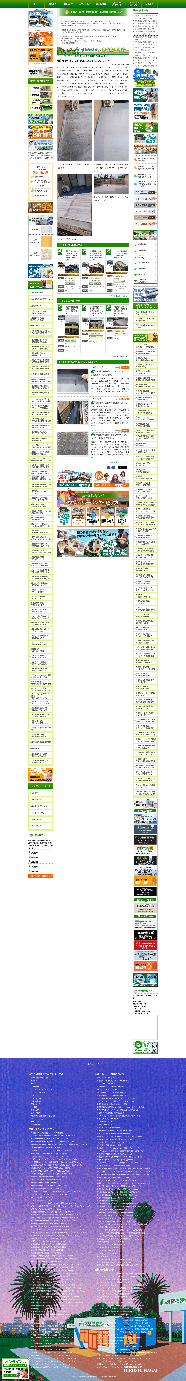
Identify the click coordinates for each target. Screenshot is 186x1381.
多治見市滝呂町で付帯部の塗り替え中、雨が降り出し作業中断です (145, 64)
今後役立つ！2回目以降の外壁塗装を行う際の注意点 (115, 1139)
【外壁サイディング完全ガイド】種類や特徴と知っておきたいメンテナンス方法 (58, 1229)
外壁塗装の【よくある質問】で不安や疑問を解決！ (48, 1133)
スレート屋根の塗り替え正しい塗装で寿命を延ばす (41, 571)
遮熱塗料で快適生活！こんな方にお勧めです (112, 1297)
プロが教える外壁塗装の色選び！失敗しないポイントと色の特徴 (53, 1136)
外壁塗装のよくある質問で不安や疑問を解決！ (145, 353)
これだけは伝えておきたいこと (41, 1089)
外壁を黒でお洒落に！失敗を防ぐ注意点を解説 (145, 727)
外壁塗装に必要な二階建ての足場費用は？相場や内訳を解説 (117, 1265)
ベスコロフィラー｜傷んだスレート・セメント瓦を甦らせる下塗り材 (120, 1285)
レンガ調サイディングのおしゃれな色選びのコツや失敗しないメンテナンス (56, 1226)
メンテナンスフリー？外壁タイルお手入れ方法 (145, 589)
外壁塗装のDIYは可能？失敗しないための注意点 (145, 550)
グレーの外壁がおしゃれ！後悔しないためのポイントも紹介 (51, 1343)
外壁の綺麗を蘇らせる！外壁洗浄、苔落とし (145, 628)
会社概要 (149, 4)
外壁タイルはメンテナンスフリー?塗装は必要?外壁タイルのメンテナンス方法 (123, 1171)
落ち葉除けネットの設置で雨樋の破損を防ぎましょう (115, 1209)
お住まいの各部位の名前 (40, 374)
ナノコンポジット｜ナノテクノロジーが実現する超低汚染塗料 (118, 1300)
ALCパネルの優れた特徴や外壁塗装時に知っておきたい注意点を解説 (54, 1273)
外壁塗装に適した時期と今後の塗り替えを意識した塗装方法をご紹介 (54, 1215)
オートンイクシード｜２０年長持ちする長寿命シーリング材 (117, 1317)
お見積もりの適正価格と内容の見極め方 (145, 399)
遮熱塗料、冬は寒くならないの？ (108, 1335)
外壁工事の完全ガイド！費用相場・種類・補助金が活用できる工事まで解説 (56, 1165)
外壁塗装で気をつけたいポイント (40, 492)
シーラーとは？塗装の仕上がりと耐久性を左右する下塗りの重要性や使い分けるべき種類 (127, 1352)
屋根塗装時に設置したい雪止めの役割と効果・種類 (41, 551)
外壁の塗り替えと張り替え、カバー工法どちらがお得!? (50, 1194)
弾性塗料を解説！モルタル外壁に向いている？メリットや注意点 (53, 1361)
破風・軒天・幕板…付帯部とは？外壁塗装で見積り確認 (116, 1186)
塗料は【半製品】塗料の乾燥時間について (40, 722)
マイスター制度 (36, 1098)
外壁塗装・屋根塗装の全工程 (107, 1089)
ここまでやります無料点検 (106, 1084)
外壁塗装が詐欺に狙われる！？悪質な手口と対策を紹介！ (50, 1250)
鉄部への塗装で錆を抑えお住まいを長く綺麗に (40, 624)
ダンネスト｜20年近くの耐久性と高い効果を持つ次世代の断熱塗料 (120, 1308)
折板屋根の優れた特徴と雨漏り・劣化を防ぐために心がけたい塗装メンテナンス (124, 1168)
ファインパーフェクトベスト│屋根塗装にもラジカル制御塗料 (118, 1276)
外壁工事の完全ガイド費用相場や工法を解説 (39, 341)
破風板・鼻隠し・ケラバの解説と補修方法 (41, 512)
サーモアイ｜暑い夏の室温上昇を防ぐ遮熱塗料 (113, 1279)
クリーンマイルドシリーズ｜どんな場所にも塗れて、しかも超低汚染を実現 (122, 1314)
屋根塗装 (40, 95)
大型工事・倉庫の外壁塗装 (106, 1250)
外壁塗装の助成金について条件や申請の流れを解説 (114, 1154)
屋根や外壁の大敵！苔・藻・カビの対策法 (144, 635)
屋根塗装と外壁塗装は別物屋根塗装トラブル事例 (41, 486)
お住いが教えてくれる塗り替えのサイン (39, 312)
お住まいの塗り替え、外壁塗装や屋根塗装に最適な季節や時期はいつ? (55, 1218)
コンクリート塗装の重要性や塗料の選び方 (39, 663)
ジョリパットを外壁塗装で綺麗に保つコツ (145, 609)
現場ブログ (68, 56)
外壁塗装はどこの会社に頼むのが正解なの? (46, 1261)
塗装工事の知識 (37, 292)
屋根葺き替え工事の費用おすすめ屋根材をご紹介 (40, 361)
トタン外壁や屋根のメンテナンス (38, 597)
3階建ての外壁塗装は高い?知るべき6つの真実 (146, 431)
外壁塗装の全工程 (37, 325)
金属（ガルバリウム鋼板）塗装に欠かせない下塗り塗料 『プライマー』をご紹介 (124, 1358)
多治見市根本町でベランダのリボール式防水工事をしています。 (145, 17)
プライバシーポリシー (39, 813)
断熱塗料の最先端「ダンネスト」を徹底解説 (145, 668)
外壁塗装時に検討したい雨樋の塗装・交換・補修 (40, 545)
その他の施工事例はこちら (119, 296)
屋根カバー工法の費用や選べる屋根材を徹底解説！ (114, 1133)
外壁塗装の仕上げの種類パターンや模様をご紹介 (145, 766)
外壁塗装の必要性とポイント (107, 1122)
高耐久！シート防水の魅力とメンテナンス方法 (40, 702)
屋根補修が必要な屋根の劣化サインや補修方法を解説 (115, 1212)
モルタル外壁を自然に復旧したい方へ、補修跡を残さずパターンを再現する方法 (58, 1232)
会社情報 (34, 1107)
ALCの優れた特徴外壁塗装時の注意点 (38, 735)
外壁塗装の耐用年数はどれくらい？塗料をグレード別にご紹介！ (53, 1212)
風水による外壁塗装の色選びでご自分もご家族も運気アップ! (51, 1153)
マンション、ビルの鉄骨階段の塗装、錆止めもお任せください (118, 1218)
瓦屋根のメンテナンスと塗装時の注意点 (40, 610)
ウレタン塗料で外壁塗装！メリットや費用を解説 (41, 407)
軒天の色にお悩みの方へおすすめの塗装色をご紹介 (41, 525)
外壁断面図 (35, 748)
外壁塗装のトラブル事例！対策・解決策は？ (145, 694)
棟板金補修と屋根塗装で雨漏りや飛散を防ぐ (40, 670)
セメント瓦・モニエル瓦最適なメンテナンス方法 (40, 617)
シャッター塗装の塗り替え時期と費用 (38, 656)
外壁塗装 (40, 88)
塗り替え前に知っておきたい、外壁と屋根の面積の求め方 (50, 1276)
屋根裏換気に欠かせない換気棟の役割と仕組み (40, 709)
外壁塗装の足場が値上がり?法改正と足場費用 (146, 530)
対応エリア (35, 1110)
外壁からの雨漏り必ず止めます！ (108, 1119)
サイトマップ (36, 826)
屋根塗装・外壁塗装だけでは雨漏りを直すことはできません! (51, 1177)
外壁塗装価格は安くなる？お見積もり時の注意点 (41, 348)
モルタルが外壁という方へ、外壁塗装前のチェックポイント (117, 1361)
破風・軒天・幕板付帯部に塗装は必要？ (39, 505)
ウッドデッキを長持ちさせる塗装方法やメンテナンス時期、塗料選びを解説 (122, 1224)
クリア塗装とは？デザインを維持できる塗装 (41, 420)
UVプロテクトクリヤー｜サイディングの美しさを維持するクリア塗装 (120, 1305)
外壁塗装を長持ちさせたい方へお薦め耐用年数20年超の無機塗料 (119, 1349)
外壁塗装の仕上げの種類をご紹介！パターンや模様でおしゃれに (53, 1367)
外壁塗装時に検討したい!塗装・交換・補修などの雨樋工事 (117, 1203)
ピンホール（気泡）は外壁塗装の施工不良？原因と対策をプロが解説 (54, 1235)
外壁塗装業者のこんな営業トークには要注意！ (145, 543)
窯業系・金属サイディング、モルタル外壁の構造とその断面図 (52, 1279)
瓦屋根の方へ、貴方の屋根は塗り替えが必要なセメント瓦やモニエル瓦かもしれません (126, 1183)
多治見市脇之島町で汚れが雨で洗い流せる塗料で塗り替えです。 (145, 27)
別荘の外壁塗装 (102, 1256)
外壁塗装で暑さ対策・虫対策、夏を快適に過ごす (113, 1259)
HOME (59, 56)
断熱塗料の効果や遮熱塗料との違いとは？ (145, 661)
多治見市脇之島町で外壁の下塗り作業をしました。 (145, 38)
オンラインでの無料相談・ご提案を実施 (145, 346)
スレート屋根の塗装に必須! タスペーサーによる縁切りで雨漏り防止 (54, 1259)
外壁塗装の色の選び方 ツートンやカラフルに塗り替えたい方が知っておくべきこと (59, 1144)
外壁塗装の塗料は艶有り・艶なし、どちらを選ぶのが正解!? (117, 1343)
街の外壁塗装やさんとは (39, 1078)
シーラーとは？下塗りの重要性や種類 (144, 497)
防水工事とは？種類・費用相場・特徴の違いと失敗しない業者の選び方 (55, 1297)
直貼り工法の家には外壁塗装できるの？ (143, 569)
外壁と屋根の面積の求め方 (41, 742)
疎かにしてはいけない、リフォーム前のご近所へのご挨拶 (50, 1168)
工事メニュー (85, 4)
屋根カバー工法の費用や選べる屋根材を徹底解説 (40, 367)
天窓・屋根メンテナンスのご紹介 (39, 532)
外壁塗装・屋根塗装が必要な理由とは (44, 1182)
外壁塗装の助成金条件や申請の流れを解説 (145, 359)
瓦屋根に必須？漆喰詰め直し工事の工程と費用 (113, 1177)
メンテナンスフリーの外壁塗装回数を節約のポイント (145, 451)
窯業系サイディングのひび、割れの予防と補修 (145, 563)
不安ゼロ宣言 (35, 1104)
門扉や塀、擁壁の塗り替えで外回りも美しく (112, 1142)
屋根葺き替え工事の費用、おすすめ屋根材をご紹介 (114, 1130)
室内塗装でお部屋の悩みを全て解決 (109, 1145)
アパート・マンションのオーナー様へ (145, 320)
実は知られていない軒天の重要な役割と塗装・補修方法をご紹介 (119, 1192)
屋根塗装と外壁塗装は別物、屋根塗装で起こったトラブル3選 (52, 1256)
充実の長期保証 (36, 1101)
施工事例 (53, 4)
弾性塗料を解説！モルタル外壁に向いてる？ (145, 760)
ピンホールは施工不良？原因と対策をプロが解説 (40, 466)
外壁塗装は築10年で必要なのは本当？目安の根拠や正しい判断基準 (54, 1159)
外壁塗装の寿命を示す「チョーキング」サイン (40, 433)
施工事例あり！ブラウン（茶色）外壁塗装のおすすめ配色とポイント (54, 1355)
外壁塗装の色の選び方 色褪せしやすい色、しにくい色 (49, 1139)
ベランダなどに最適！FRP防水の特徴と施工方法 (41, 689)
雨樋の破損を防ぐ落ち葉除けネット (37, 558)
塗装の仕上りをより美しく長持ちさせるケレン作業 (41, 473)
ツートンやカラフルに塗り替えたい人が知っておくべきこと (147, 184)
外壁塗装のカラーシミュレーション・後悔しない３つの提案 (51, 1150)
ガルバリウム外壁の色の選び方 (143, 464)
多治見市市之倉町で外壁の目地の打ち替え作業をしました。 (145, 48)
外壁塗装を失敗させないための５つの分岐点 (46, 1147)
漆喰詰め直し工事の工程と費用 (143, 602)
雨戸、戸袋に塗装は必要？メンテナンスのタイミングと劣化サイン (119, 1236)
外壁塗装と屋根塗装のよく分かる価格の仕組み (113, 1081)
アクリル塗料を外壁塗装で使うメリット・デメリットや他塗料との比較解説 (122, 1323)
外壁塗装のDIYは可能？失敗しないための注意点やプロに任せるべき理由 (55, 1191)
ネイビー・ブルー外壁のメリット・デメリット (145, 714)
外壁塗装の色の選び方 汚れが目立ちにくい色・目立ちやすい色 (52, 1141)
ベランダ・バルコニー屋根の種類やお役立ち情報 (41, 676)
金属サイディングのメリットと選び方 (38, 591)
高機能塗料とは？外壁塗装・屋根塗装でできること (41, 479)
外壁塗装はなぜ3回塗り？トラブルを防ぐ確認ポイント (49, 1244)
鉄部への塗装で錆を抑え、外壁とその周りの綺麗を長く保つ (117, 1215)
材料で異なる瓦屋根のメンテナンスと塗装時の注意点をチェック (119, 1180)
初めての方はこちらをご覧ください (109, 1078)
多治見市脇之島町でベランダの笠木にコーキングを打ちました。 (145, 59)
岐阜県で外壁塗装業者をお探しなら (43, 1116)
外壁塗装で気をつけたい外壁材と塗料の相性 (40, 755)
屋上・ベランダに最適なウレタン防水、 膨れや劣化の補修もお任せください (57, 1302)
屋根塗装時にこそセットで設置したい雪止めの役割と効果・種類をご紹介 (122, 1206)
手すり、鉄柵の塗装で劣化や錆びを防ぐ (39, 637)
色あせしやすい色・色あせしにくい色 (145, 176)
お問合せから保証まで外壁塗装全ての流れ (111, 1086)
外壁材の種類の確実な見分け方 (141, 445)
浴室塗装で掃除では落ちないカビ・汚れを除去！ (113, 1227)
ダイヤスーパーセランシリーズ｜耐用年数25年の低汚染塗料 (117, 1288)
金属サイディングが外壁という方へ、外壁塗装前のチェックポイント (120, 1367)
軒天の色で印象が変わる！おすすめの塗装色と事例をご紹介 (117, 1195)
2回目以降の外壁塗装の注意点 (142, 471)
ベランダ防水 (40, 108)
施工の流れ (101, 4)
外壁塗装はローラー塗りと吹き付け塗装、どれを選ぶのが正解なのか (54, 1267)
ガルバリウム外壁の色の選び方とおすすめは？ (47, 1209)
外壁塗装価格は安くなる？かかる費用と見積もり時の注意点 (117, 1110)
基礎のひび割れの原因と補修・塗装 (142, 688)
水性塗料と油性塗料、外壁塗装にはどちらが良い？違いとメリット (119, 1346)
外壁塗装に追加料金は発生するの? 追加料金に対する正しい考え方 (119, 1157)
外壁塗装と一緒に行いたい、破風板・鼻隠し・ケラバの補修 (117, 1189)
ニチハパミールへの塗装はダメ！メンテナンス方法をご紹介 (51, 1317)
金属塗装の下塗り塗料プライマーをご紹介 (144, 490)
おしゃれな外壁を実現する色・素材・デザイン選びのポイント (52, 1338)
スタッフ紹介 (36, 800)
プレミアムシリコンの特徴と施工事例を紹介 (144, 773)
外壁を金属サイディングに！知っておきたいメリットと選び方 (118, 1163)
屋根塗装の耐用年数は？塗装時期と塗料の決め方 (145, 701)
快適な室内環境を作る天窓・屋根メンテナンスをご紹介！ (116, 1198)
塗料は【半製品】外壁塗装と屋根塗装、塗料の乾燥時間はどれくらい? (55, 1264)
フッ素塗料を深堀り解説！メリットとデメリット (145, 753)
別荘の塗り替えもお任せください (145, 326)
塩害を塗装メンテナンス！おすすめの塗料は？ (41, 716)
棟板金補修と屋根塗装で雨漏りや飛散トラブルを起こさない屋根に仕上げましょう (59, 1291)
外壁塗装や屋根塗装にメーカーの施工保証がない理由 (145, 510)
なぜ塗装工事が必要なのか (41, 299)
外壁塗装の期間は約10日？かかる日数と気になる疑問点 (50, 1156)
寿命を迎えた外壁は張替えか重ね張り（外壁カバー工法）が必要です (120, 1136)
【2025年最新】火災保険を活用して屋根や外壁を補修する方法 (118, 1116)
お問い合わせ (36, 819)
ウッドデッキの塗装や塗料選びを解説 (39, 643)
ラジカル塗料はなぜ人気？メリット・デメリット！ (145, 786)
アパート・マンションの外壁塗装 (108, 1253)
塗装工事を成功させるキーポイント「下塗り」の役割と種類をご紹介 (120, 1355)
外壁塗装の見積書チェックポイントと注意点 (145, 392)
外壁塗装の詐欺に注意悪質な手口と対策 (144, 405)
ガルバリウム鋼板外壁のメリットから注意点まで (145, 458)
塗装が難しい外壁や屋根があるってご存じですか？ (145, 556)
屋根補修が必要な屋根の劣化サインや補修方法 (40, 564)
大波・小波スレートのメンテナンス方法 (39, 762)
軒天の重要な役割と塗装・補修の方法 (38, 519)
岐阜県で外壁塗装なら (39, 806)
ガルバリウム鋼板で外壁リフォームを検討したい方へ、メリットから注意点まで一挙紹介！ (62, 1206)
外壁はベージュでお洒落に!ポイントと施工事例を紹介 (146, 740)
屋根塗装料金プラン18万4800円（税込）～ (111, 1095)
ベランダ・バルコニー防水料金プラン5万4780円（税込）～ (117, 1101)
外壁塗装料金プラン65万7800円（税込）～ (111, 1092)
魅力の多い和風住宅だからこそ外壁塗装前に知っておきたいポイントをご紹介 (123, 1174)
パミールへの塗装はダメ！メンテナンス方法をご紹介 (145, 655)
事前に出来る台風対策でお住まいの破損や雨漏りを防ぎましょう (53, 1323)
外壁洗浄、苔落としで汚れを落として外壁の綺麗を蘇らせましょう (119, 1239)
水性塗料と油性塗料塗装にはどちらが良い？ (145, 582)
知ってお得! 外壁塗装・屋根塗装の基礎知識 (46, 1179)
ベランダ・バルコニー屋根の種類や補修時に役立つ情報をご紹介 (53, 1294)
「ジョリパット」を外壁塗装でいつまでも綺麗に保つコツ (50, 1282)
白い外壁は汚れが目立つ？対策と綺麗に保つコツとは (145, 734)
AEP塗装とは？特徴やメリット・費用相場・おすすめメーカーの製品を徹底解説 (124, 1332)
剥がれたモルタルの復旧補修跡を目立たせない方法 (41, 459)
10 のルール (35, 1095)
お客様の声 (69, 4)
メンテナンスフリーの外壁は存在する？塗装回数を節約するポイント (54, 1203)
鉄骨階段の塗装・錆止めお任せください (40, 630)
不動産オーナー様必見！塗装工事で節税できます (145, 517)
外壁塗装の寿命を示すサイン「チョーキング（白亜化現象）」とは (53, 1221)
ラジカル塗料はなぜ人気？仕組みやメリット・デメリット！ (51, 1364)
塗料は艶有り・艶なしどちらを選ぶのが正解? (144, 576)
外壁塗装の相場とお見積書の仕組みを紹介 (145, 385)
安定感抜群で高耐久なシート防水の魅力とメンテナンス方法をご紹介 (54, 1305)
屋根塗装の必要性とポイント (107, 1124)
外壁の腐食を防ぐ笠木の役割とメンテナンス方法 (41, 538)
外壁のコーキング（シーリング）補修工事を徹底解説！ (116, 1160)
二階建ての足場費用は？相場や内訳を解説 (145, 536)
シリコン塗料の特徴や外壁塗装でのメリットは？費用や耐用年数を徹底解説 (122, 1320)
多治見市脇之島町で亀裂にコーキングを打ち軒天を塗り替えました (145, 43)
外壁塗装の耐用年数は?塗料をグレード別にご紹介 (41, 381)
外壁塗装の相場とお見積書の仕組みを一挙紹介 (113, 1104)
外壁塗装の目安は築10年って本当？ (37, 319)
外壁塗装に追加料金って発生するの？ (143, 372)
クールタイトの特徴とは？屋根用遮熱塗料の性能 (145, 780)
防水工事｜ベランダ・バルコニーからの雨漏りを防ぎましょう (118, 1148)
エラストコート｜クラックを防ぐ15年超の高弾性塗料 (115, 1302)
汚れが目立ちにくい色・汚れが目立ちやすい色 (147, 168)
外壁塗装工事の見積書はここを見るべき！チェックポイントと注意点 (120, 1107)
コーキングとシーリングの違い (41, 729)
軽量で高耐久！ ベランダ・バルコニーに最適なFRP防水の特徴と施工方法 (56, 1300)
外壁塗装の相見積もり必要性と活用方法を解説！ (145, 379)
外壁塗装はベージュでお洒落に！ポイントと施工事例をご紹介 (52, 1352)
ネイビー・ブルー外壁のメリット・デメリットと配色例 (50, 1341)
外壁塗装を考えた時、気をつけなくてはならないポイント (50, 1241)
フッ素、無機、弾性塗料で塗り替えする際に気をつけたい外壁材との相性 (56, 1285)
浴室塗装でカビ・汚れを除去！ (38, 650)
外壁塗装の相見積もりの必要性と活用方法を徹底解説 (49, 1247)
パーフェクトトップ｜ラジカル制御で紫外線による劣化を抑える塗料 (120, 1273)
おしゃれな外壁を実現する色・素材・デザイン (145, 707)
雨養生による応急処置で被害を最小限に (145, 681)
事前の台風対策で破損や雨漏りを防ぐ (143, 674)
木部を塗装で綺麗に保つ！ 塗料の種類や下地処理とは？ (50, 1314)
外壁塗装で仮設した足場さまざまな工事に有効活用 (145, 523)
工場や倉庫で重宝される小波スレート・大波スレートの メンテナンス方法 (56, 1288)
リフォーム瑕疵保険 (38, 1092)
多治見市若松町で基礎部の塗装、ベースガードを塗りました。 (145, 33)
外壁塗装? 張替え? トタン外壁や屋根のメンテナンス (115, 1165)
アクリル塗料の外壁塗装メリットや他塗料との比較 (41, 400)
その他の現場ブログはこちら (118, 462)
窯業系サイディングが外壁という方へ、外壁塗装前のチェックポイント (121, 1364)
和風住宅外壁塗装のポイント (143, 596)
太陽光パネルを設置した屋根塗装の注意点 (145, 642)
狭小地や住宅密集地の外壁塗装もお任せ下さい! (40, 584)
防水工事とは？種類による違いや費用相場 (41, 683)
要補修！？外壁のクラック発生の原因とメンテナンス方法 (50, 1223)
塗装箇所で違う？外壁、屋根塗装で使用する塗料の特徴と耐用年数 (119, 1338)
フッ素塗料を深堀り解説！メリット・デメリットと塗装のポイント (53, 1358)
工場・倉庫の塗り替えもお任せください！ (145, 313)
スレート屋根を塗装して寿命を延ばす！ (110, 1247)
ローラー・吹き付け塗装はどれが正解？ (143, 615)
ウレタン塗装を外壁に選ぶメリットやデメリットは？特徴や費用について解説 (123, 1326)
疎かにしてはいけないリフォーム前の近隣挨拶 (145, 418)
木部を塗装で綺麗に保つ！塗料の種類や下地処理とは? (146, 648)
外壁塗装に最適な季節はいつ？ (40, 394)
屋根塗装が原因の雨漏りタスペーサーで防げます (40, 578)
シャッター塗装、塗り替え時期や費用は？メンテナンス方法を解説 (119, 1230)
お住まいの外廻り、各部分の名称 (42, 1197)
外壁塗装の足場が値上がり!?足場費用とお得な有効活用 (116, 1262)
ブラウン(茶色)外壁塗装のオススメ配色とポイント (145, 747)
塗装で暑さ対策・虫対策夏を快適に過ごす (40, 427)
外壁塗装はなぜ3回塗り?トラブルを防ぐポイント (40, 499)
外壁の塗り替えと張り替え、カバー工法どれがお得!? (145, 438)
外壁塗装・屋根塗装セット (40, 101)
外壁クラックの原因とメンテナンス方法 (39, 440)
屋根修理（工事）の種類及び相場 (38, 354)
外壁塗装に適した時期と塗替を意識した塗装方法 (40, 387)
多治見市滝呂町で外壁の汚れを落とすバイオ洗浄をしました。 (145, 54)
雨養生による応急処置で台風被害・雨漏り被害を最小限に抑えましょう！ (56, 1326)
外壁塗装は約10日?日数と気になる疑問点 (144, 412)
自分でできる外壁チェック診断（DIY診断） (46, 1188)
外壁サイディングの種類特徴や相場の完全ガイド (40, 453)
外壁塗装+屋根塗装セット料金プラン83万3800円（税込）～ (117, 1098)
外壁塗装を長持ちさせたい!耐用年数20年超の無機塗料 (146, 504)
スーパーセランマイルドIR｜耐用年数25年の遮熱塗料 (115, 1282)
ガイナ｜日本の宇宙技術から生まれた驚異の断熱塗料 (115, 1311)
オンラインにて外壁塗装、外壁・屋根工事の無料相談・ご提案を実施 (120, 1151)
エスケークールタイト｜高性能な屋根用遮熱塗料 (113, 1294)
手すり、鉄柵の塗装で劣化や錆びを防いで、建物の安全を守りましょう (121, 1221)
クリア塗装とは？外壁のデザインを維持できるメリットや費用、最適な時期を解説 (125, 1329)
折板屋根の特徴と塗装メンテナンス (37, 604)
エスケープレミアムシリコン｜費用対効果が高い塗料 (115, 1291)
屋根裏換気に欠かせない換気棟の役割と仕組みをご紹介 (50, 1308)
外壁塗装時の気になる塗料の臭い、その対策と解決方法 (50, 1171)
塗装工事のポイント (38, 306)
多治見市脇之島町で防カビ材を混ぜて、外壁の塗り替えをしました (145, 22)
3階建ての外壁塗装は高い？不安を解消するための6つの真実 (51, 1174)
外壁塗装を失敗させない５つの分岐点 (145, 366)
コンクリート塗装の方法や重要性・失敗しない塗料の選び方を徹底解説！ (122, 1233)
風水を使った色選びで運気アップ (146, 160)
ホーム (36, 4)
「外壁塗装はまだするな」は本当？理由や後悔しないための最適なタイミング (57, 1162)
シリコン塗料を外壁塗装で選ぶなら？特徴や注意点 (41, 413)
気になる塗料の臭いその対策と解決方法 (143, 425)
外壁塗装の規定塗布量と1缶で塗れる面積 (145, 622)
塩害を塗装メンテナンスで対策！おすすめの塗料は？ (49, 1311)
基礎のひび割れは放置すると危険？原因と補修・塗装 (49, 1329)
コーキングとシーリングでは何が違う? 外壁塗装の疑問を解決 (52, 1270)
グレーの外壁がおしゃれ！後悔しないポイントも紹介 (145, 720)
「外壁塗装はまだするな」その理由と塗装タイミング (41, 332)
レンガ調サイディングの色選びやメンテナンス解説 (41, 446)
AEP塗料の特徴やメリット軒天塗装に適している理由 (145, 793)
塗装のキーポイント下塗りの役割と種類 (143, 484)
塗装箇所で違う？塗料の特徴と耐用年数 (144, 477)
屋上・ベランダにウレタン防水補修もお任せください (41, 696)
